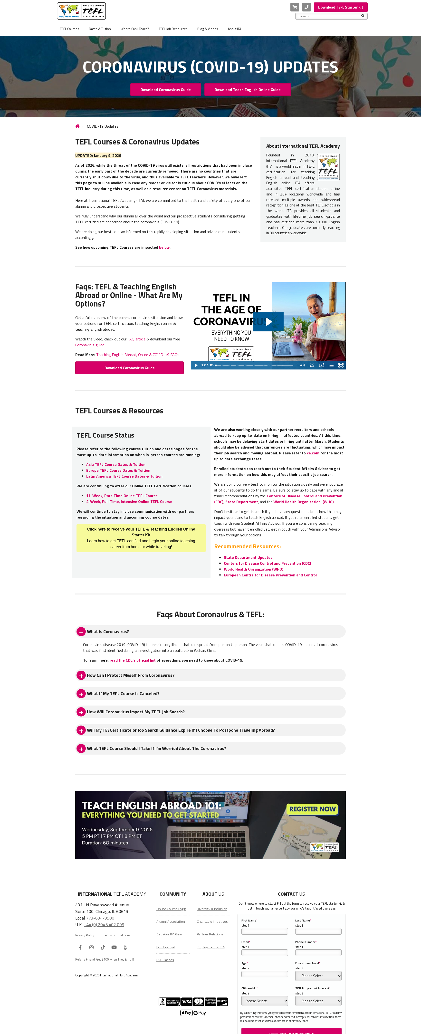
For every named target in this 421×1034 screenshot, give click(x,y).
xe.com (313, 453)
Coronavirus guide (89, 345)
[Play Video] (196, 365)
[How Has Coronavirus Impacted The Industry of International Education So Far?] (222, 365)
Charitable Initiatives (212, 921)
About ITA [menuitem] (234, 28)
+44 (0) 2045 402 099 (104, 924)
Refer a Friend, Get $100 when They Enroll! (104, 959)
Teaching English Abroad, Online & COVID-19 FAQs (137, 355)
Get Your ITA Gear (169, 934)
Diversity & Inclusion (212, 908)
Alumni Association (170, 921)
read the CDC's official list (133, 660)
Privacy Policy (84, 935)
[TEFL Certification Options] (273, 365)
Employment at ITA (211, 947)
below (164, 247)
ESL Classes (165, 959)
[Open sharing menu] (321, 365)
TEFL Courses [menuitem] (69, 28)
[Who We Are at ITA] (217, 365)
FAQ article (136, 339)
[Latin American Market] (238, 365)
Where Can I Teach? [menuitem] (135, 28)
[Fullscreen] (341, 365)
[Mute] (302, 365)
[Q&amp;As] (285, 365)
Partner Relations (210, 934)
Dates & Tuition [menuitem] (100, 28)
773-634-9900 (100, 917)
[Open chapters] (331, 365)
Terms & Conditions (117, 935)
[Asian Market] (246, 365)
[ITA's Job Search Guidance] (279, 365)
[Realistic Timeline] (270, 365)
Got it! (320, 1026)
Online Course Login (171, 908)
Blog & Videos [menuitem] (207, 28)
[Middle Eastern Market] (256, 365)
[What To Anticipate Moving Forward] (266, 365)
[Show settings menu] (312, 365)
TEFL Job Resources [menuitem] (173, 28)
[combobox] (329, 16)
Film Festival (165, 947)
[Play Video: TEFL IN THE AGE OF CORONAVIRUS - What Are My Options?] (268, 321)
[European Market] (230, 365)
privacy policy (284, 1026)
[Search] (362, 16)
